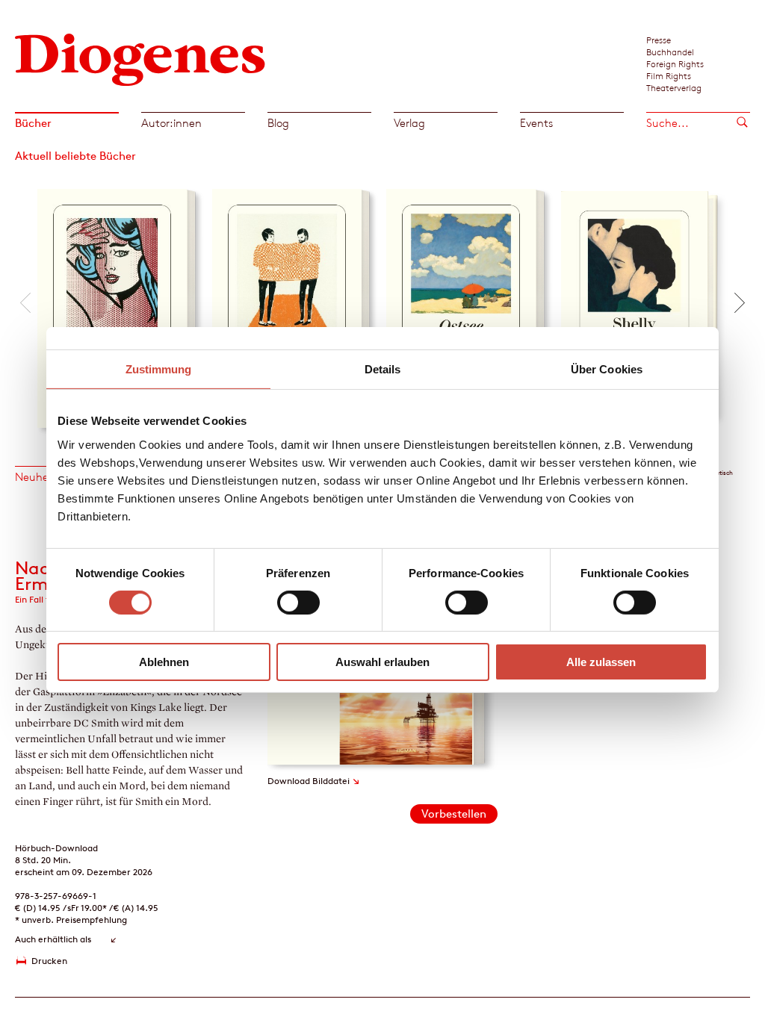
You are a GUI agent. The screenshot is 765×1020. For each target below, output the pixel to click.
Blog (278, 123)
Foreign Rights (675, 63)
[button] (25, 302)
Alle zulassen (601, 662)
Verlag (409, 123)
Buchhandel (670, 51)
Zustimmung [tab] (159, 369)
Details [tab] (383, 369)
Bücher (33, 123)
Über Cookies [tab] (606, 369)
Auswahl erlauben (382, 662)
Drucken (49, 960)
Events (536, 123)
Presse (658, 40)
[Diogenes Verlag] (140, 58)
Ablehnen (164, 662)
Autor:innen (171, 123)
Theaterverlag (673, 87)
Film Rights (668, 75)
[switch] (298, 603)
